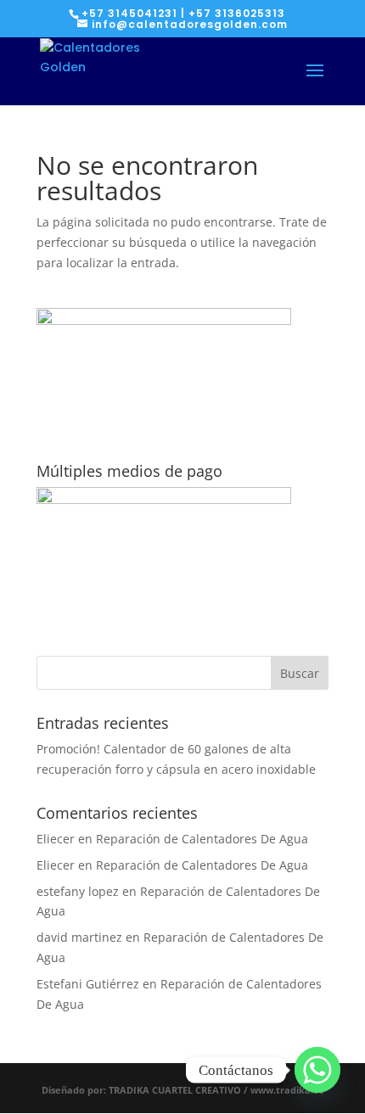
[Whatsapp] (317, 1070)
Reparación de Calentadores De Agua (202, 839)
